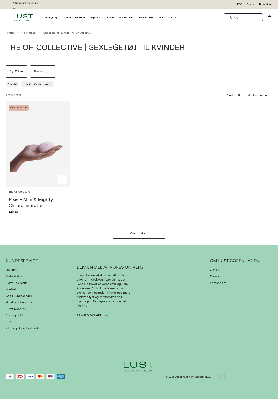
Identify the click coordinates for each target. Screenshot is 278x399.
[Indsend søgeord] (230, 17)
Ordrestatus (14, 276)
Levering (11, 269)
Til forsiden (265, 4)
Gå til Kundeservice (19, 296)
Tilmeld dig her (90, 315)
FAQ (239, 4)
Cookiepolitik (14, 315)
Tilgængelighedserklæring (23, 328)
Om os (250, 4)
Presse (214, 276)
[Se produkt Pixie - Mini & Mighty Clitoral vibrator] (38, 144)
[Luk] (207, 221)
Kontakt (11, 289)
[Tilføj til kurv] (62, 179)
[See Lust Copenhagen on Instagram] (222, 377)
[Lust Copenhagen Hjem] (23, 17)
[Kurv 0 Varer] (269, 17)
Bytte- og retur (16, 282)
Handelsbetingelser (19, 302)
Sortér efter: (235, 95)
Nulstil (12, 84)
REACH (11, 322)
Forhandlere (218, 282)
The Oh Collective (19, 191)
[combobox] (243, 17)
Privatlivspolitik (16, 309)
